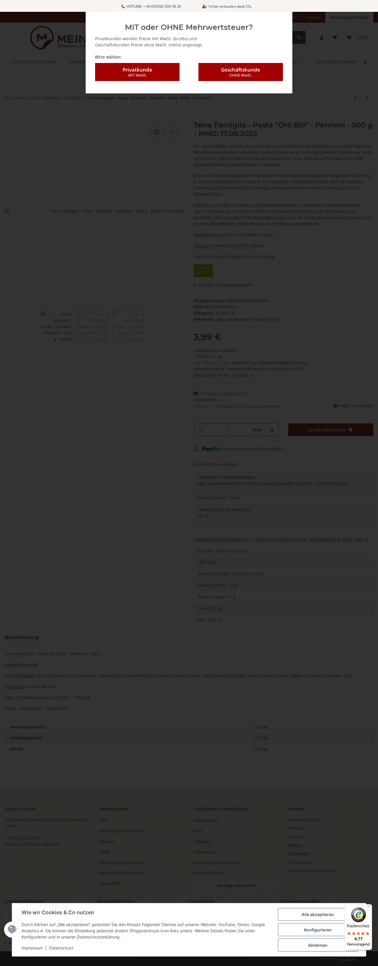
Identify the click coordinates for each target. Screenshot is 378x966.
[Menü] (368, 907)
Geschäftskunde (240, 72)
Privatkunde (137, 72)
